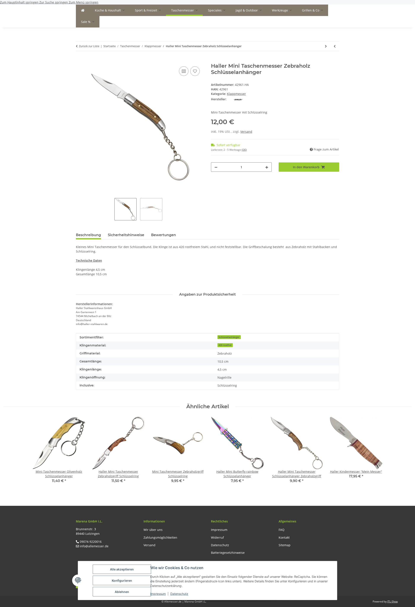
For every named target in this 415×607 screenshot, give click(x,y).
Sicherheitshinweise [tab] (126, 235)
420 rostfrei (225, 345)
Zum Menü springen (83, 2)
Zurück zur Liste (89, 46)
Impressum (158, 594)
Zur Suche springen (54, 2)
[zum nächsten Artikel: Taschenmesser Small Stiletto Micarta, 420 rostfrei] (325, 46)
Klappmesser (236, 94)
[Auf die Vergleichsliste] (183, 71)
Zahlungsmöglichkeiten (160, 537)
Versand (246, 132)
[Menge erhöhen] (266, 167)
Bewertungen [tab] (163, 235)
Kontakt (284, 537)
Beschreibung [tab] (88, 235)
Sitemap (284, 545)
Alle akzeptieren (122, 569)
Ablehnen (122, 592)
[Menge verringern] (216, 167)
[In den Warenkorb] (79, 60)
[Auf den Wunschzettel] (195, 71)
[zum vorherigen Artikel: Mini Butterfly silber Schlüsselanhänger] (334, 46)
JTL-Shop (392, 601)
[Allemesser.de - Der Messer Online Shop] (83, 10)
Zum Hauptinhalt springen (19, 2)
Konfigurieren (122, 580)
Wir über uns (153, 530)
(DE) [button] (244, 150)
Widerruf (217, 537)
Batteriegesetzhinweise (228, 553)
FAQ (281, 530)
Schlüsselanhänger (229, 337)
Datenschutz (179, 594)
